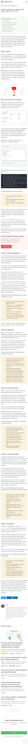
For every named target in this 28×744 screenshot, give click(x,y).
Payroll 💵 (18, 665)
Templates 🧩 (11, 653)
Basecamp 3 (13, 305)
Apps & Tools (14, 5)
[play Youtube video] (14, 88)
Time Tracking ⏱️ (19, 653)
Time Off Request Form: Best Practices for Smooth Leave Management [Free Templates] (11, 684)
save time (8, 197)
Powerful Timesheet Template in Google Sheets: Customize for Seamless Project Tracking (12, 645)
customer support (18, 460)
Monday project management (12, 283)
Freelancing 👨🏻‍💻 (12, 665)
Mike (7, 604)
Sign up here (6, 246)
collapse (14, 18)
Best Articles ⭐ (4, 653)
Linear (3, 678)
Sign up (14, 732)
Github (10, 705)
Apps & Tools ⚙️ (4, 665)
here (5, 172)
